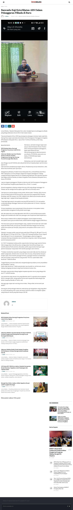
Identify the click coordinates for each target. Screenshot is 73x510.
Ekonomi (29, 16)
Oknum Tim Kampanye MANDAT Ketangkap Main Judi (61, 488)
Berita (6, 6)
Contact (27, 500)
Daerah (24, 16)
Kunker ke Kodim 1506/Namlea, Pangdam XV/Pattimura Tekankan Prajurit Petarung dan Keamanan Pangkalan (63, 419)
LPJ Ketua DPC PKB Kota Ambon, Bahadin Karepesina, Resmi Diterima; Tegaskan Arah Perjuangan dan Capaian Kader (16, 368)
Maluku (33, 16)
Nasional (37, 16)
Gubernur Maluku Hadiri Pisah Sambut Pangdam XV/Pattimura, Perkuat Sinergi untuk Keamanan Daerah (14, 351)
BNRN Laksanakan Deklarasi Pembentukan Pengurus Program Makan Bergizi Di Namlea (57, 452)
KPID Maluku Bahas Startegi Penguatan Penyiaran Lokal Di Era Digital (10, 150)
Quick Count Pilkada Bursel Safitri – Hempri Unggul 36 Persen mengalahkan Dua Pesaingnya (62, 472)
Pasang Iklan (22, 500)
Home (2, 6)
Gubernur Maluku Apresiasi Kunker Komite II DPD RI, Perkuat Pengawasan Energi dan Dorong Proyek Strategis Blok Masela (16, 334)
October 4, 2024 (14, 16)
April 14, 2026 (9, 320)
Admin (6, 16)
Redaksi (4, 500)
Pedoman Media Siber (13, 500)
